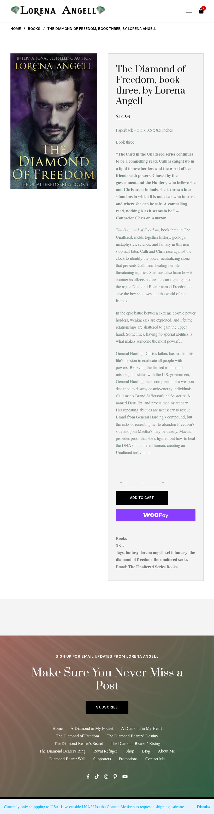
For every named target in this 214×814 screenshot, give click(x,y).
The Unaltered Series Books (152, 567)
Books (34, 28)
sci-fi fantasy (176, 552)
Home (15, 28)
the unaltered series (171, 559)
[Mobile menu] (189, 11)
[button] (90, 60)
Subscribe (107, 707)
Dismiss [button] (203, 807)
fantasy (132, 552)
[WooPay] (155, 515)
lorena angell (152, 552)
